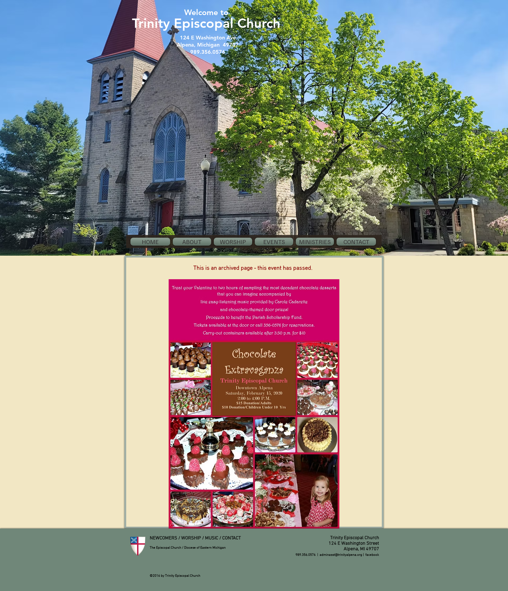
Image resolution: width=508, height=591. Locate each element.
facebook (372, 555)
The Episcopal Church (165, 548)
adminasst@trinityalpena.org (341, 555)
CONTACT (231, 538)
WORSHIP (191, 538)
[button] (191, 242)
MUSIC (211, 538)
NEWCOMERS (163, 538)
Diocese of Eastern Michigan (205, 548)
